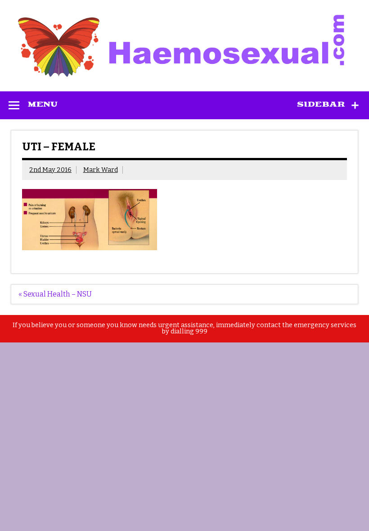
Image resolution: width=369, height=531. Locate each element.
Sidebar (321, 104)
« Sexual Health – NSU (55, 294)
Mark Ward (100, 170)
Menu (43, 104)
